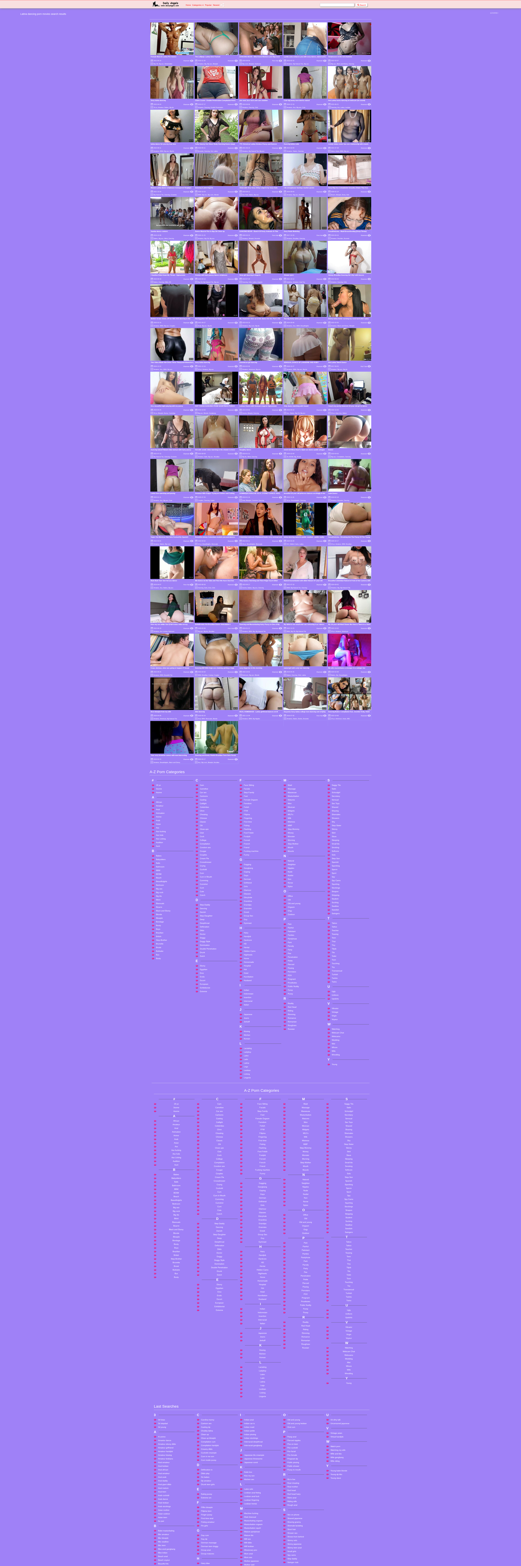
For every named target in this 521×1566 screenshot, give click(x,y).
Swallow (335, 993)
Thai (334, 1029)
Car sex (203, 880)
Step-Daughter (206, 1003)
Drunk (202, 1040)
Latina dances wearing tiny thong (296, 810)
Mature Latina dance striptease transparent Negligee (171, 188)
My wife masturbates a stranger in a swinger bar (346, 668)
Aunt (254, 806)
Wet (333, 1131)
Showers (335, 905)
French (247, 931)
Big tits (171, 107)
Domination (205, 1032)
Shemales (336, 902)
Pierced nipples (294, 1528)
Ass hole (245, 195)
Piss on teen (292, 1531)
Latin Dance (332, 493)
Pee (289, 1041)
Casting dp (205, 1514)
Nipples (291, 955)
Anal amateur (164, 1550)
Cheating (204, 902)
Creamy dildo (206, 1536)
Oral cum (291, 1514)
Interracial (248, 1088)
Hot (338, 107)
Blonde (216, 195)
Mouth (290, 935)
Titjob (334, 1036)
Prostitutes (292, 1070)
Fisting (247, 913)
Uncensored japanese (340, 1511)
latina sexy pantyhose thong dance (297, 832)
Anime (158, 904)
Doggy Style (205, 1029)
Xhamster (188, 61)
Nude (290, 959)
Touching (335, 1051)
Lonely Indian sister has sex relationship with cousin (348, 144)
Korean (247, 1126)
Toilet (334, 1043)
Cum (202, 960)
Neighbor (292, 952)
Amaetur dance (164, 1528)
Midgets (291, 898)
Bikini (166, 238)
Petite (290, 1048)
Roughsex (292, 1113)
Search (362, 5)
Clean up (205, 1522)
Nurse (290, 970)
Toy (333, 1054)
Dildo (166, 282)
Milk (289, 905)
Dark (205, 588)
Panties (291, 1022)
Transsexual (337, 1058)
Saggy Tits (336, 872)
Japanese (248, 1102)
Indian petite (249, 1518)
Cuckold (203, 957)
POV (290, 1063)
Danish (203, 999)
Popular (208, 5)
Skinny (334, 916)
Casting (254, 762)
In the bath (243, 821)
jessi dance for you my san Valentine (342, 799)
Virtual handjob (337, 1524)
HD (170, 282)
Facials (247, 876)
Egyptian (203, 1057)
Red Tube (366, 366)
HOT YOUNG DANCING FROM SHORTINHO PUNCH (215, 406)
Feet (246, 883)
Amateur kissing (165, 1542)
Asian (337, 151)
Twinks (335, 1065)
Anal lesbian (163, 1553)
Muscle (291, 938)
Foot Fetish (249, 920)
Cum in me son (207, 1544)
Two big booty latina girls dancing (296, 319)
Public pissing (293, 1550)
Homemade (249, 1049)
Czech (202, 982)
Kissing (247, 1119)
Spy (333, 964)
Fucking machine (251, 938)
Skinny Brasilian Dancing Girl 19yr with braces (346, 275)
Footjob (247, 924)
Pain (290, 1011)
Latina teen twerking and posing (163, 493)
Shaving (335, 898)
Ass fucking (161, 919)
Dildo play (205, 1561)
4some (159, 880)
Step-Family (249, 880)
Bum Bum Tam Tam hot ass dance (164, 581)
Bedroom (171, 631)
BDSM (291, 457)
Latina (342, 107)
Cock (202, 924)
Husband (248, 1068)
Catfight (203, 891)
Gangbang (212, 413)
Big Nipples (256, 719)
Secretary (336, 883)
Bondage (160, 1009)
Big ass (161, 64)
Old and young (294, 991)
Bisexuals (215, 544)
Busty (158, 1046)
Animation (160, 900)
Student (335, 986)
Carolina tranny (207, 1507)
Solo (334, 942)
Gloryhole (248, 985)
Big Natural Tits (298, 64)
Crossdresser (205, 949)
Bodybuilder (168, 64)
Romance (292, 1105)
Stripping (335, 982)
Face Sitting (249, 872)
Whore (334, 1135)
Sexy (286, 821)
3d (287, 457)
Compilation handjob (210, 1533)
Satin (334, 876)
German (247, 966)
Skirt (334, 920)
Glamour (247, 977)
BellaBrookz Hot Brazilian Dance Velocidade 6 (213, 624)
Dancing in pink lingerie (204, 188)
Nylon (290, 974)
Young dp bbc (336, 1562)
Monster (291, 924)
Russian (291, 1116)
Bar (337, 675)
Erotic (202, 1064)
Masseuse (292, 880)
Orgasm (291, 994)
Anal (337, 413)
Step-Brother (161, 1027)
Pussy (290, 1081)
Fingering (248, 905)
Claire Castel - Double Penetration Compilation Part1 (215, 100)
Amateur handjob (165, 1539)
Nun (289, 966)
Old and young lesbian (297, 1511)
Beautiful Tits (168, 675)
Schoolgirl (336, 880)
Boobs (300, 719)
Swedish (335, 997)
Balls (158, 950)
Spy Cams (336, 968)
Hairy (246, 1020)
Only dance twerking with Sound (296, 406)
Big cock (245, 64)
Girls (256, 107)
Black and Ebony (342, 64)
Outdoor (291, 1002)
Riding (290, 1098)
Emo (209, 588)
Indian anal (249, 1507)
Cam (202, 872)
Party (290, 1037)
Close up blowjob (208, 1525)
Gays (246, 963)
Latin (300, 839)
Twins (334, 1069)
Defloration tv (206, 1557)
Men (290, 891)
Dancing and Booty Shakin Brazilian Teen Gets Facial (215, 755)
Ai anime (162, 1524)
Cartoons (204, 883)
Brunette (201, 151)
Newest (216, 5)
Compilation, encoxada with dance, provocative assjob (305, 799)
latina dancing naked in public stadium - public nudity (304, 537)
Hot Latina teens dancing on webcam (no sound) (346, 100)
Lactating (248, 1136)
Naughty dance (245, 450)
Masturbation (293, 883)
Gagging (247, 952)
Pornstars (292, 1059)
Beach (333, 195)
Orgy (290, 998)
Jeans (246, 1105)
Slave (334, 924)
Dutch (202, 1043)
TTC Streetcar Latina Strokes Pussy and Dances (258, 144)
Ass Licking (164, 631)
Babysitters (161, 947)
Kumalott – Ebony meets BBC (162, 799)
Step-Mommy (293, 916)
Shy (333, 909)
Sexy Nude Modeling (292, 231)
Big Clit (156, 64)
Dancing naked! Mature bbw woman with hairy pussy (171, 450)
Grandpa (247, 992)
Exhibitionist (205, 1075)
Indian (246, 1077)
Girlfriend (248, 970)
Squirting (335, 971)
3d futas (161, 1507)
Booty (344, 195)
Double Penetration (217, 107)
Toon (334, 1047)
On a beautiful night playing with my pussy (167, 406)
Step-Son (336, 946)
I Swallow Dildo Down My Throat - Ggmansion (168, 275)
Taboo (334, 1010)
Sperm (334, 957)
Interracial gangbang (253, 1533)
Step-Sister (336, 913)
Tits (333, 1040)
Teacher (335, 1018)
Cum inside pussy (208, 1547)
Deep (202, 1007)
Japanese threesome (253, 1546)
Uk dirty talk (336, 1507)
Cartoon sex (206, 1511)
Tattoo (334, 1014)
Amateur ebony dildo (167, 1531)
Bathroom (249, 828)
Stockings (336, 975)
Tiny (333, 1032)
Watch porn (335, 1534)
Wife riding (335, 1548)
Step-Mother (293, 931)
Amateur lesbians (165, 1546)
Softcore (335, 938)
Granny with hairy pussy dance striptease (211, 275)
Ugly (334, 1079)
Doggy (202, 1025)
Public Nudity (293, 1074)
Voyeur (335, 1107)
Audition (159, 930)
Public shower (293, 1553)
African (156, 806)
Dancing (351, 64)
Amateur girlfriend (165, 1535)
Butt (348, 195)
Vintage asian (336, 1520)
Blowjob (215, 64)
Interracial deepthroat (253, 1529)
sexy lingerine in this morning (250, 668)
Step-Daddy (205, 992)
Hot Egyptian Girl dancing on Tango (208, 319)
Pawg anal (291, 1524)
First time (248, 909)
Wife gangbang (337, 1545)
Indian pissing (250, 1522)
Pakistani (292, 1019)
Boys (158, 1016)
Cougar (203, 938)
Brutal (299, 457)
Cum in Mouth (206, 964)
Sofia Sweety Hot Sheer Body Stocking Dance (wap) (215, 144)
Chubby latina (207, 1518)
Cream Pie (204, 946)
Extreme (203, 1079)
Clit (201, 913)
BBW (161, 151)
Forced (247, 927)
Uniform (335, 1082)
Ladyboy (247, 1139)
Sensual (335, 887)
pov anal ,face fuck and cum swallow (253, 100)
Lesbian (347, 107)
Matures (291, 887)
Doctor (203, 1021)
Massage (292, 876)
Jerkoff (247, 1109)
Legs (246, 1154)
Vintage (335, 1099)
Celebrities (204, 894)
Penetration (293, 1044)
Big (205, 64)
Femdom (248, 891)
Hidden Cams (294, 544)
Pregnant (292, 1066)
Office (290, 983)
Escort (202, 1068)
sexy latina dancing (202, 362)
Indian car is (249, 1511)
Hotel (246, 1060)
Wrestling (336, 1142)
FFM (246, 898)
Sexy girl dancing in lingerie (250, 275)
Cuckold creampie (209, 1540)
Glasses (247, 981)
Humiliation (248, 1064)
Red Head (292, 1094)
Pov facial (291, 1539)
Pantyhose (292, 1026)
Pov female (292, 1542)
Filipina (247, 902)
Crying (202, 953)
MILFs (290, 902)
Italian (246, 1092)
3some (244, 413)
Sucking (335, 990)
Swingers (336, 1001)
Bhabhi (259, 806)
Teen (334, 1025)
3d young (162, 1514)
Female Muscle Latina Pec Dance (163, 57)
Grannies (174, 195)
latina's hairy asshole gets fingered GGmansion (346, 810)
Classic (203, 909)
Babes (166, 107)
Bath (205, 457)
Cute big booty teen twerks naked (297, 100)
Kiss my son (249, 1563)
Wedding (335, 1127)
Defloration (204, 1014)
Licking (247, 1161)
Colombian (299, 817)
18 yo (155, 107)
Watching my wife (338, 1537)
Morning (291, 927)
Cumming (172, 413)
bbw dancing (200, 712)
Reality (291, 1091)
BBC (348, 719)
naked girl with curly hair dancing (296, 668)
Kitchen (247, 1122)
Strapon (335, 979)
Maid (290, 872)
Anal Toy (302, 282)
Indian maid (249, 1514)
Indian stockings (251, 1525)
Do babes (205, 1564)
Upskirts (335, 1086)
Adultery (289, 282)
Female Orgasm (251, 887)
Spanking (336, 953)
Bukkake (159, 1038)
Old (289, 987)
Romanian (292, 1109)
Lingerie (259, 282)
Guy (245, 1007)
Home (188, 5)
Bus (157, 1042)
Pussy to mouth (294, 1557)
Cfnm (202, 898)
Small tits (335, 931)
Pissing (291, 1055)
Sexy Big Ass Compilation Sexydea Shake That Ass (348, 188)
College (203, 927)
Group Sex (248, 1003)
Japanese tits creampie (254, 1542)
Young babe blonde (339, 1558)
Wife (334, 1138)
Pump (290, 1077)
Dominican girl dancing (248, 362)
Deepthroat (204, 1010)
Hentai (246, 1035)
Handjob (247, 1024)
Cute (303, 107)
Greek (246, 999)
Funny (246, 942)
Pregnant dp (292, 1546)
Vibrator (335, 1096)
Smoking (335, 935)
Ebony (202, 1053)
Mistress (291, 909)
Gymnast (248, 1010)
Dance (330, 450)
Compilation (340, 457)
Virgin (334, 1103)
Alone (333, 151)
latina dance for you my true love (163, 144)
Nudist (290, 963)
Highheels (248, 1042)
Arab (199, 326)
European (204, 1071)
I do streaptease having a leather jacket (299, 188)
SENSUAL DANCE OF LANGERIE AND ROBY (301, 362)
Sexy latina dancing (158, 100)
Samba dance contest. (159, 231)
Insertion (247, 1085)
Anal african (163, 1557)
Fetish (212, 500)
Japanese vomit (251, 1550)
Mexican (291, 894)
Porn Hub (277, 61)
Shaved (335, 894)
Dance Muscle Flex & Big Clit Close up (210, 231)
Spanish (335, 949)
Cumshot (255, 500)
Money (291, 920)
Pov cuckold (292, 1535)
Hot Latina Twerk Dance (337, 362)
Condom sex (205, 935)
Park (290, 1030)
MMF (290, 913)
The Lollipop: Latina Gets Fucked (207, 57)
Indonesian (248, 1081)
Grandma (248, 988)
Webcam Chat (338, 1120)
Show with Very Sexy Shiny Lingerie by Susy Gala (258, 188)
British (158, 1024)
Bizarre (159, 994)
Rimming (291, 1102)
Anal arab (162, 1564)
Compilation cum (208, 1529)
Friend (246, 935)
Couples (172, 326)
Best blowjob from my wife (161, 712)
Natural (291, 948)
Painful (291, 1015)
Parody (291, 1033)
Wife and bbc (336, 1541)
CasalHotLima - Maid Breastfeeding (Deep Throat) (347, 231)
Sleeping (335, 927)
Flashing (247, 916)
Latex (246, 1143)
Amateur (201, 64)
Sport (334, 960)
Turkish (335, 1062)
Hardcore (258, 64)
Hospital (247, 1053)
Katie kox (248, 1559)
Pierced (291, 1052)
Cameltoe (204, 876)
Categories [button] (197, 5)
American (252, 369)
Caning (210, 675)
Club (202, 920)
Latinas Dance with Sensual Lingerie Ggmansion (258, 406)
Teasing (335, 1021)
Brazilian (296, 238)
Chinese (203, 905)
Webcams (336, 1124)
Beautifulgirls (305, 326)
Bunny (166, 413)
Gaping (247, 959)
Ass (294, 107)
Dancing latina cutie (291, 144)
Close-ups (204, 916)
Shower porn (289, 275)
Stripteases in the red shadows (340, 57)
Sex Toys (335, 891)
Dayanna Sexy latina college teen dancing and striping (304, 712)
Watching (336, 1116)
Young (334, 1152)
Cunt (202, 975)
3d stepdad (163, 1511)
